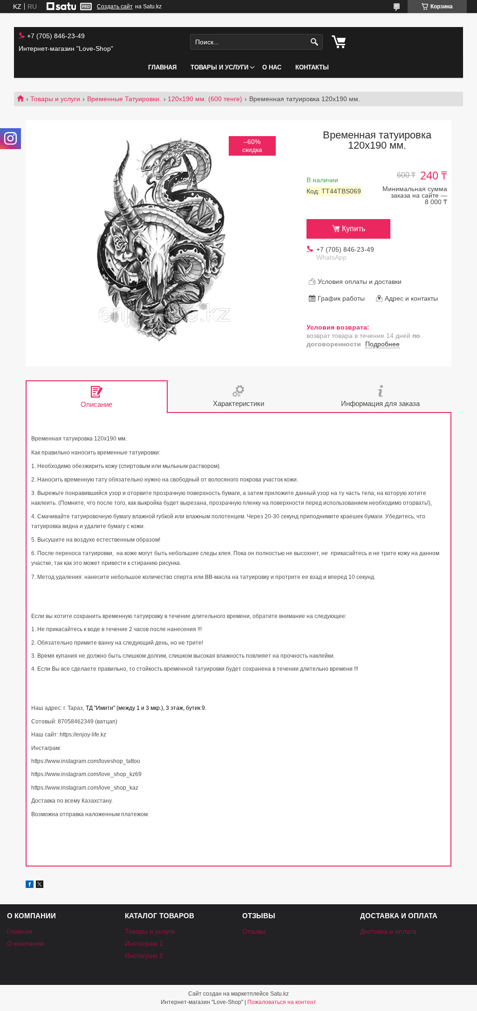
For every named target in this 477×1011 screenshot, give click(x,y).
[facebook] (30, 885)
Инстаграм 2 (144, 955)
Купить (353, 229)
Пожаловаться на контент (281, 1002)
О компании (25, 943)
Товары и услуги (219, 67)
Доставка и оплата (388, 931)
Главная (162, 67)
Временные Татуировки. (124, 99)
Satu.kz (279, 993)
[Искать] (314, 42)
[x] (39, 885)
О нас (271, 67)
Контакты (312, 67)
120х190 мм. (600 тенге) (205, 99)
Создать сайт (115, 6)
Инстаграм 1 (144, 943)
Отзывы (254, 931)
